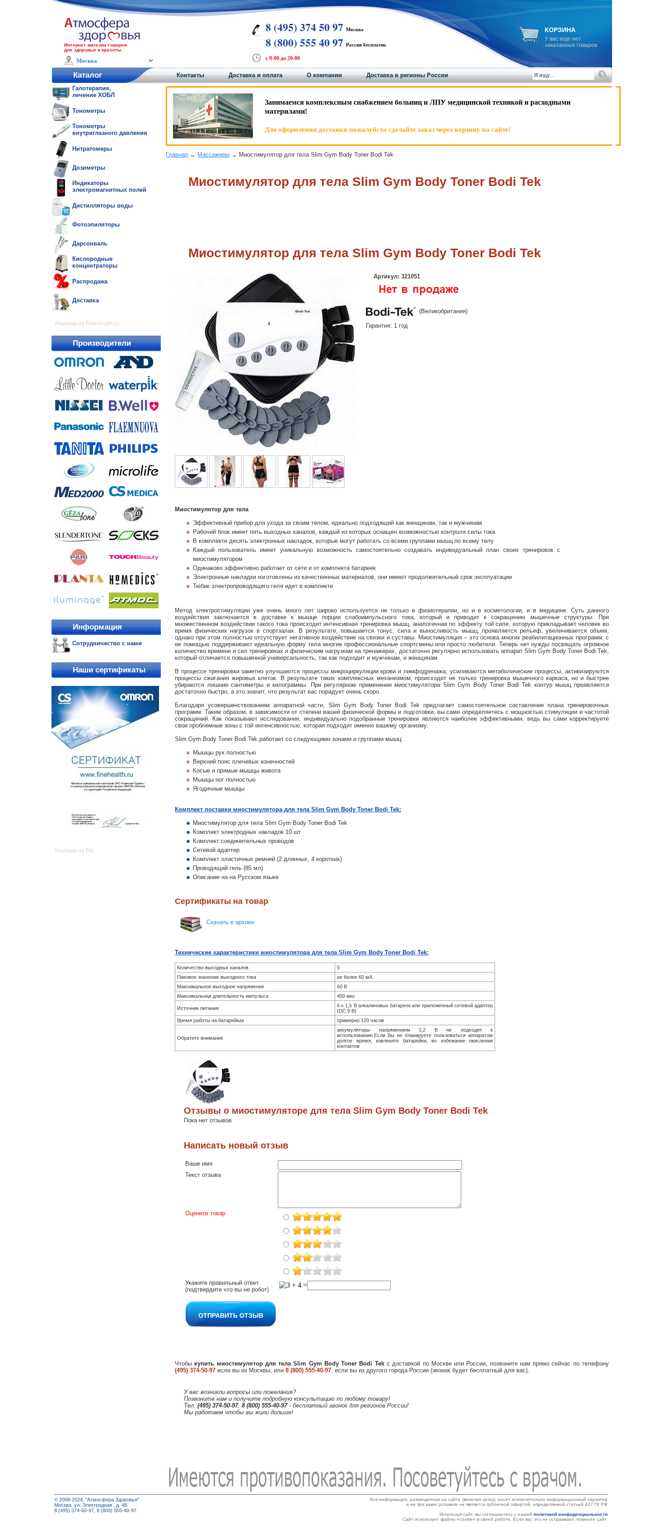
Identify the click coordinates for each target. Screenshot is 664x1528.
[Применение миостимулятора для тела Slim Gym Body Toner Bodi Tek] (259, 485)
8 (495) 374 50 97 (304, 27)
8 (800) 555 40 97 (304, 42)
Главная (177, 154)
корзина (560, 29)
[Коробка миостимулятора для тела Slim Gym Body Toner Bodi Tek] (328, 485)
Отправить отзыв (230, 1315)
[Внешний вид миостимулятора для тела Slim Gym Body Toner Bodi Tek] (225, 485)
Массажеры (213, 154)
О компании (324, 75)
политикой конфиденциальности (570, 1514)
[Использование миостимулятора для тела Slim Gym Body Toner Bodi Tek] (294, 485)
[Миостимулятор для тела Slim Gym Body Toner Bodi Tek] (265, 445)
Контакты (190, 75)
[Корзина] (527, 40)
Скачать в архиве (230, 922)
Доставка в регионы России (407, 75)
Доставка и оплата (255, 75)
